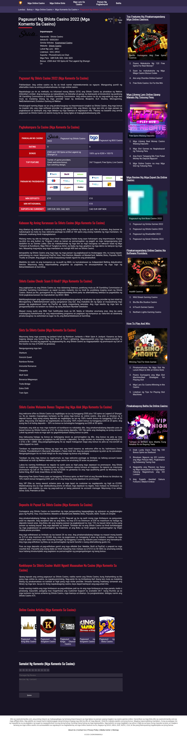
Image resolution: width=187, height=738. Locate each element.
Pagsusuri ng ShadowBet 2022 (147, 234)
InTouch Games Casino (143, 307)
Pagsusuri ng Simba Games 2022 (148, 224)
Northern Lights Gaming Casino (147, 312)
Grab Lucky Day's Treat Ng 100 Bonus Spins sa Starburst (149, 451)
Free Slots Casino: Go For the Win (148, 83)
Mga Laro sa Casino (79, 3)
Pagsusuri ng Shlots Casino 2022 (148, 229)
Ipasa (29, 695)
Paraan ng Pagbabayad (102, 3)
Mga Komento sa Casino (66, 9)
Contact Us (81, 730)
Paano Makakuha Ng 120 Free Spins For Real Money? (149, 64)
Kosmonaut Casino (63, 43)
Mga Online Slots (57, 3)
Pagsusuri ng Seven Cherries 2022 (148, 239)
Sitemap (115, 730)
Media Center (105, 730)
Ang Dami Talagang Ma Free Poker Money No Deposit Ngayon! (149, 157)
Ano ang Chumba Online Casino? (148, 78)
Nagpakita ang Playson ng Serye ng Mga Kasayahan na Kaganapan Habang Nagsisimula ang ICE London (149, 471)
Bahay (30, 9)
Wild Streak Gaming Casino (145, 297)
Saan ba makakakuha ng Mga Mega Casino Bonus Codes (149, 72)
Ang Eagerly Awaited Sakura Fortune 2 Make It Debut (149, 480)
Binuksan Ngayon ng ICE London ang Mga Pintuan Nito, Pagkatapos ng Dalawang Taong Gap (149, 459)
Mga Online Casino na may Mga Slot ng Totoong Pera (149, 164)
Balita (118, 3)
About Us (71, 730)
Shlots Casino (55, 46)
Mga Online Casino (36, 3)
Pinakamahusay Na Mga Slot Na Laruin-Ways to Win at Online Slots (149, 368)
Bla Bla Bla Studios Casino (145, 302)
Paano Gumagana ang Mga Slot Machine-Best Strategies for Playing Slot (149, 377)
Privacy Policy (93, 730)
